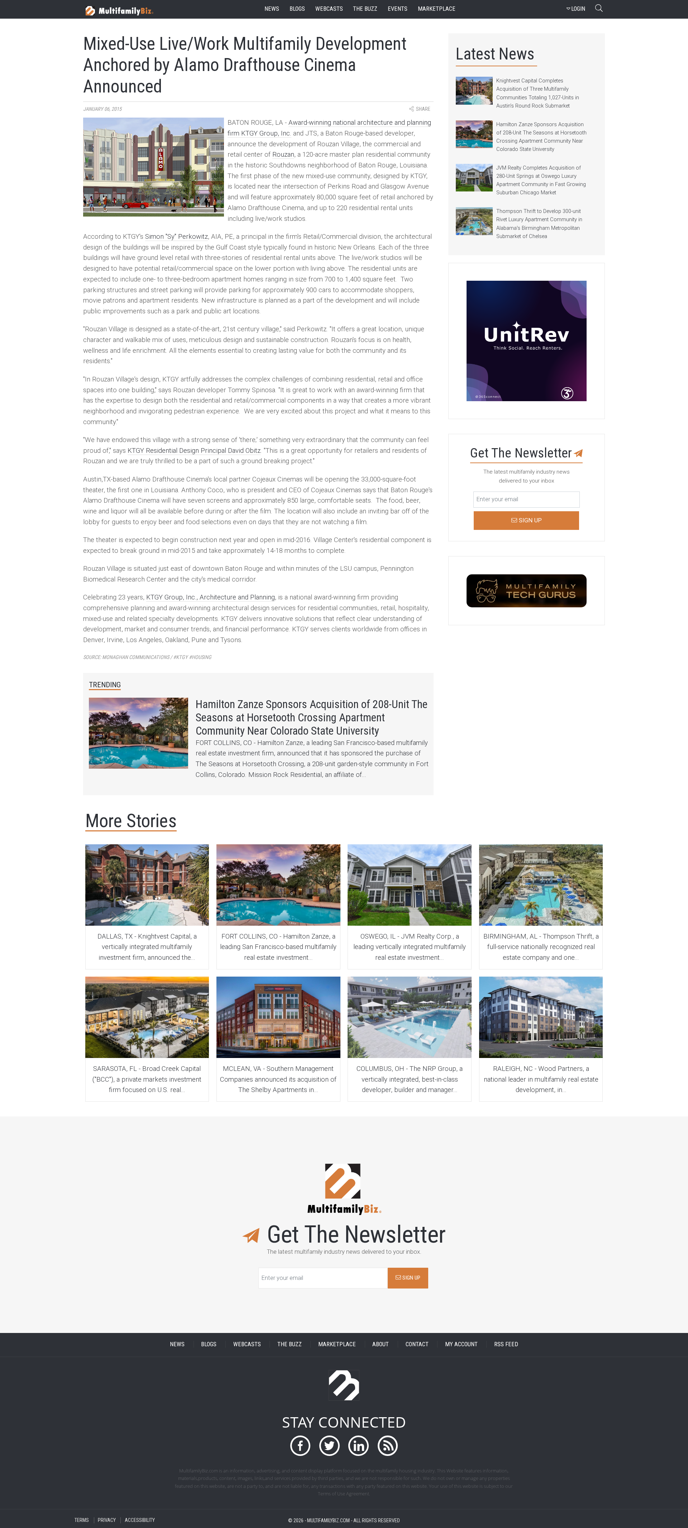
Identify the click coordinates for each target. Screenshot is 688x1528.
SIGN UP (410, 1278)
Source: (147, 657)
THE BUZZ (289, 1344)
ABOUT (380, 1344)
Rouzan (283, 154)
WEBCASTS (247, 1344)
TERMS (82, 1520)
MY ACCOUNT (461, 1344)
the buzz (365, 8)
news (271, 8)
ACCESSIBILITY (140, 1520)
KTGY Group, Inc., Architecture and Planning (210, 597)
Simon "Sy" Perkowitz (176, 237)
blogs (297, 8)
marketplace (436, 8)
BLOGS (208, 1344)
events (397, 8)
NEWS (177, 1344)
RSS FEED (506, 1344)
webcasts (329, 8)
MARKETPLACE (337, 1344)
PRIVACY (107, 1520)
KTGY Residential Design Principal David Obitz (194, 451)
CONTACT (417, 1344)
